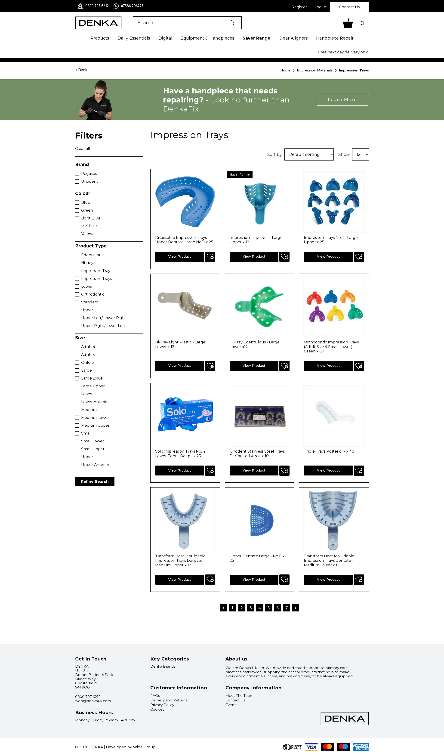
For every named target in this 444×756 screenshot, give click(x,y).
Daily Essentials (133, 38)
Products (99, 38)
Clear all (82, 148)
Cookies (157, 709)
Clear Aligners (293, 38)
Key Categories (169, 659)
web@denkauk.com (93, 701)
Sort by (274, 154)
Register (299, 7)
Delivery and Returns (168, 700)
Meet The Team (239, 695)
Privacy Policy (162, 705)
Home (285, 70)
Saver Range (256, 38)
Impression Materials (315, 70)
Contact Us (349, 7)
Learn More (342, 99)
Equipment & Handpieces (207, 38)
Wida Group (144, 747)
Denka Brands (162, 666)
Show (344, 154)
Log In (320, 7)
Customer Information (178, 688)
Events (231, 705)
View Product (179, 256)
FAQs (155, 695)
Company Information (253, 688)
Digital (165, 38)
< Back (81, 70)
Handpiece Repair (335, 38)
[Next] (295, 606)
